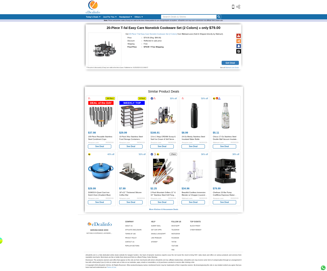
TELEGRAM (175, 230)
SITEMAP (154, 242)
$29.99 (123, 132)
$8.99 (185, 132)
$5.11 (216, 132)
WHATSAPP (175, 226)
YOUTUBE (174, 246)
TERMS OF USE (130, 234)
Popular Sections (132, 246)
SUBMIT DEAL (156, 226)
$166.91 (155, 132)
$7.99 (122, 188)
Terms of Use (111, 267)
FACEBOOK (175, 238)
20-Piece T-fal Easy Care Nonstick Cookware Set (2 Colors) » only (163, 28)
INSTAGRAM (175, 234)
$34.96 (185, 188)
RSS (173, 250)
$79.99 (217, 188)
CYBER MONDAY (195, 230)
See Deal (99, 146)
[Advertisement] (168, 7)
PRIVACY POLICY (131, 238)
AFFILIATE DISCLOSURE (133, 230)
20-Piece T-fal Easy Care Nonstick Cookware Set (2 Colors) (153, 34)
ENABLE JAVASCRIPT (158, 234)
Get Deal (230, 63)
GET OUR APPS (156, 230)
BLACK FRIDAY (195, 226)
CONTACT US (129, 242)
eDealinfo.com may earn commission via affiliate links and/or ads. (200, 20)
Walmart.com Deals (232, 67)
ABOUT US (128, 226)
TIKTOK (173, 242)
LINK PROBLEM (156, 238)
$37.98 (92, 132)
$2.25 (153, 188)
